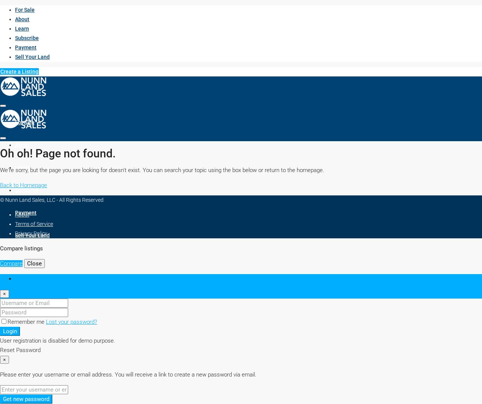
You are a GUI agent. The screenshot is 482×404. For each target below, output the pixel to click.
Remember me (27, 322)
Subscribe (27, 38)
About (22, 19)
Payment (26, 47)
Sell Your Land (32, 57)
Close (34, 263)
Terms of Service (34, 224)
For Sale (25, 10)
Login (10, 331)
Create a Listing (19, 72)
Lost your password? (71, 322)
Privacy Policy (31, 233)
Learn (22, 29)
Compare (11, 263)
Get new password (26, 399)
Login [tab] (21, 278)
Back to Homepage (23, 185)
